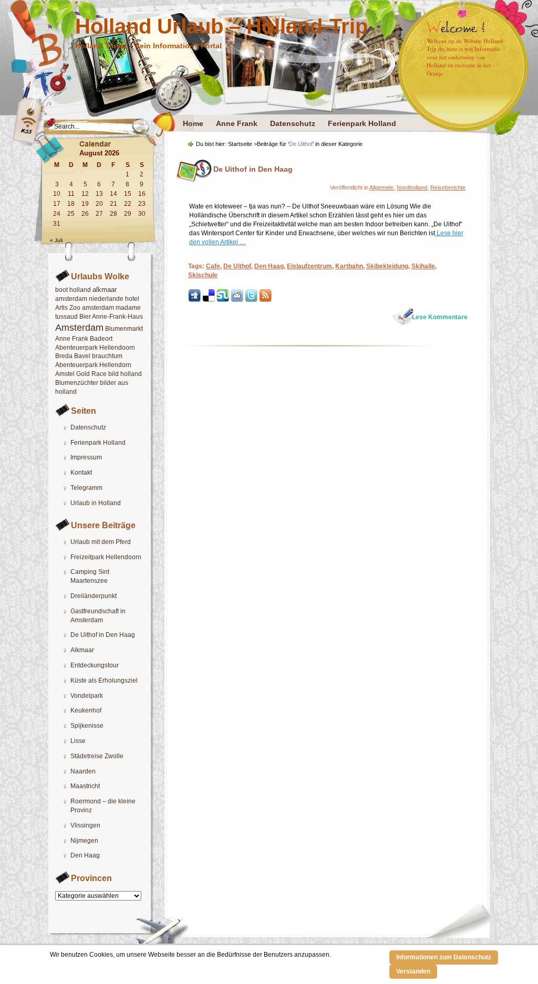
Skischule (203, 275)
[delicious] (208, 300)
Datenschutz (292, 123)
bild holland (125, 374)
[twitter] (251, 300)
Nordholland (412, 187)
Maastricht (85, 786)
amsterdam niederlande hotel (97, 298)
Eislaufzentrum (309, 266)
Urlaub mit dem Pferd (100, 542)
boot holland (73, 290)
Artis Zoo (67, 307)
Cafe (213, 266)
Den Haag (85, 855)
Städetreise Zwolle (96, 756)
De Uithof (237, 266)
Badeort (101, 338)
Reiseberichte (447, 187)
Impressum (86, 457)
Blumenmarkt (124, 328)
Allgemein (381, 187)
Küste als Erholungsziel (104, 680)
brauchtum (107, 356)
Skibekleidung (387, 266)
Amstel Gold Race (81, 374)
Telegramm (86, 487)
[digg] (194, 300)
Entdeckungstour (94, 665)
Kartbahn (349, 266)
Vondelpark (86, 695)
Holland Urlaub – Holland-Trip (221, 26)
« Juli (56, 240)
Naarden (83, 771)
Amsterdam (79, 327)
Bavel (82, 356)
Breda (64, 356)
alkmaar (104, 290)
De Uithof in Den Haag (102, 634)
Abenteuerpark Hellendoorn (95, 347)
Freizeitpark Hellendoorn (105, 557)
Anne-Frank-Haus (117, 316)
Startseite (240, 144)
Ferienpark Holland (362, 123)
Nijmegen (84, 840)
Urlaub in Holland (95, 503)
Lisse (78, 741)
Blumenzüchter (76, 382)
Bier (85, 316)
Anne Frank (236, 123)
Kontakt (81, 472)
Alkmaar (82, 650)
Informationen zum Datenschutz (443, 957)
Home (193, 123)
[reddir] (237, 300)
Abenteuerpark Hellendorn (93, 365)
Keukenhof (85, 710)
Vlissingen (85, 825)
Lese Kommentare (433, 317)
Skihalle (423, 266)
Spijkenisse (87, 725)
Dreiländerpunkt (93, 596)
